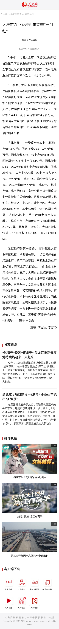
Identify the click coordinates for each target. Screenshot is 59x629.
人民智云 (21, 608)
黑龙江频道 (16, 14)
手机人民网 (34, 589)
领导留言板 (47, 589)
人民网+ (21, 589)
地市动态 (29, 14)
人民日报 (8, 589)
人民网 (3, 14)
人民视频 (8, 608)
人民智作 (34, 608)
